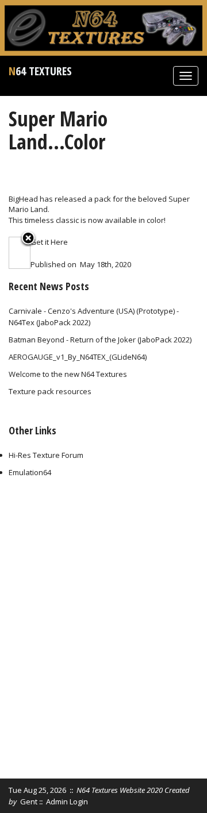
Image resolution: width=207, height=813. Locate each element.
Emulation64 (30, 472)
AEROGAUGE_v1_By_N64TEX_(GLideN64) (78, 357)
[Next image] (26, 252)
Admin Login (67, 801)
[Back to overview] (28, 239)
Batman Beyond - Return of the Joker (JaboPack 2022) (100, 339)
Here (59, 242)
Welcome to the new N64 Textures (68, 374)
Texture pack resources (50, 391)
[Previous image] (13, 252)
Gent (28, 801)
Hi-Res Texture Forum (46, 455)
